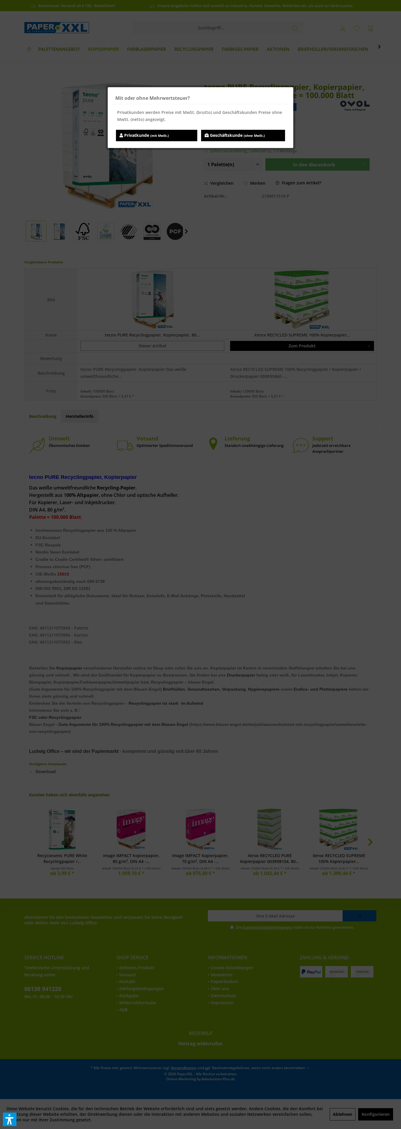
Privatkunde (146, 135)
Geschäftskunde (237, 135)
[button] (9, 1119)
